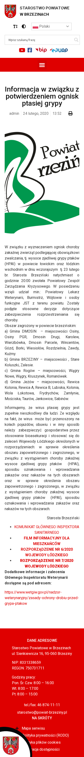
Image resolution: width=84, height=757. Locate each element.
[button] (15, 26)
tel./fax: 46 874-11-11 (42, 705)
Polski (44, 26)
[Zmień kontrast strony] (24, 26)
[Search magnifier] (76, 40)
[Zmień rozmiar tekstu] (15, 26)
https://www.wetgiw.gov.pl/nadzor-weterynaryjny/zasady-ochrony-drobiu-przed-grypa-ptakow (42, 598)
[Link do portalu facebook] (29, 50)
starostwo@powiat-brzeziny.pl (42, 712)
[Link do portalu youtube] (22, 50)
